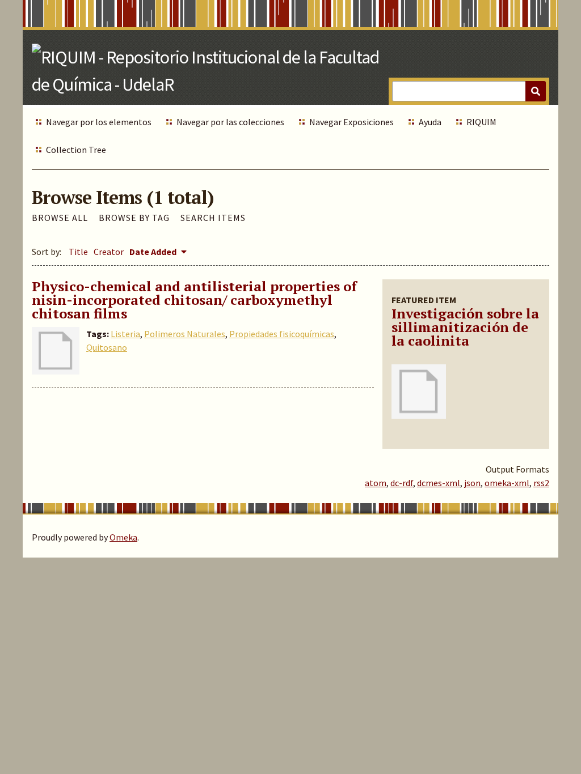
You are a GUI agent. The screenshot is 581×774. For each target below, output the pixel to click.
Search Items (213, 217)
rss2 (541, 482)
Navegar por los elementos (98, 121)
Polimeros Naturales (184, 333)
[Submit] (535, 91)
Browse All (60, 217)
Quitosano (106, 347)
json (472, 482)
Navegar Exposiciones (351, 121)
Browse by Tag (134, 217)
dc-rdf (401, 482)
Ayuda (430, 121)
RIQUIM (481, 121)
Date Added (153, 251)
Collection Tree (76, 149)
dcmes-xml (438, 482)
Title (78, 251)
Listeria (125, 333)
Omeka (123, 537)
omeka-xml (507, 482)
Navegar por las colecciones (230, 121)
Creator (109, 251)
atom (375, 482)
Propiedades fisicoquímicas (281, 333)
